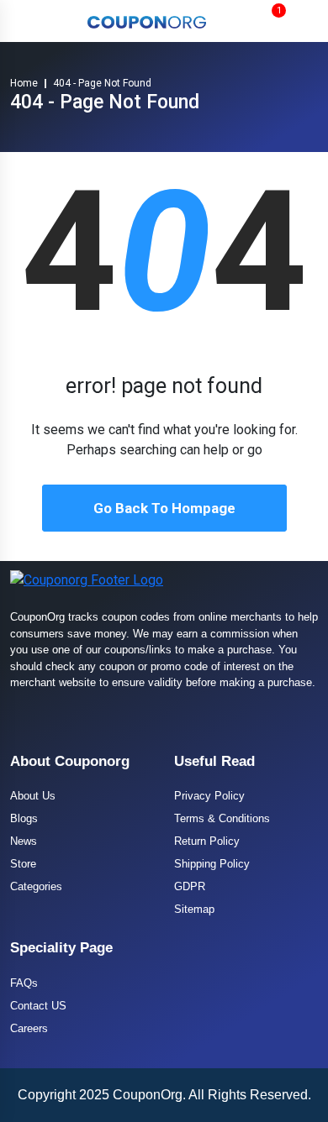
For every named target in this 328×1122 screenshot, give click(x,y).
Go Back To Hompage (164, 508)
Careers (29, 1028)
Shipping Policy (212, 863)
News (23, 841)
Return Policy (207, 841)
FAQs (24, 983)
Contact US (38, 1005)
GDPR (189, 886)
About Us (33, 795)
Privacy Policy (209, 795)
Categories (36, 886)
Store (23, 863)
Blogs (24, 818)
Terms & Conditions (222, 818)
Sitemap (194, 909)
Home (24, 83)
